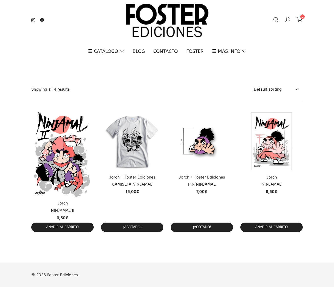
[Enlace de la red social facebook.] (42, 19)
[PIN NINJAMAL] (202, 141)
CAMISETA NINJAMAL (132, 184)
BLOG (139, 51)
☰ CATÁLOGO (103, 51)
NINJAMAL (271, 184)
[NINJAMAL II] (62, 154)
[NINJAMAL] (271, 141)
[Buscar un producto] (276, 19)
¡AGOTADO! (132, 227)
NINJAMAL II (62, 210)
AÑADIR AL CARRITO (62, 227)
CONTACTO (165, 51)
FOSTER (194, 51)
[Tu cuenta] (288, 19)
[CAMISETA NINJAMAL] (132, 141)
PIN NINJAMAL (202, 184)
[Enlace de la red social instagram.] (33, 19)
